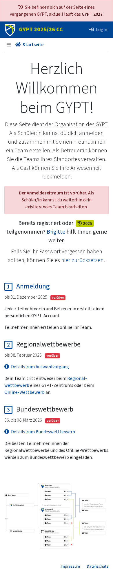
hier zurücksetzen (82, 260)
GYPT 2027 (92, 14)
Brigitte (56, 232)
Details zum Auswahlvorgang (39, 367)
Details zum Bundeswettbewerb (42, 432)
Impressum (70, 566)
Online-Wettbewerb (24, 392)
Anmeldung (33, 286)
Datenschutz (97, 566)
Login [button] (101, 29)
